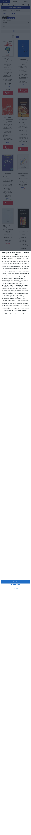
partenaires (11, 276)
